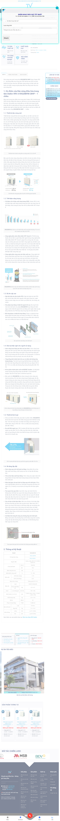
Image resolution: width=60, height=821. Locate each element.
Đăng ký (6, 38)
